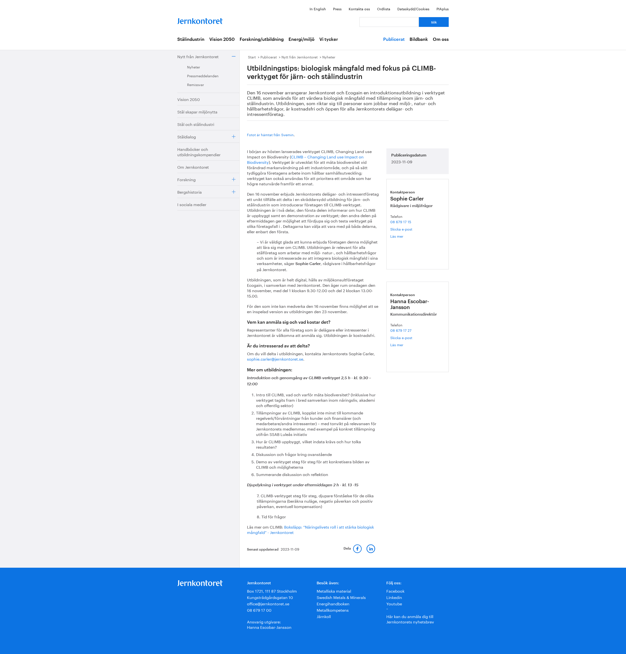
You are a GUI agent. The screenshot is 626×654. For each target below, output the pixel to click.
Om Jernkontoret (193, 167)
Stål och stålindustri (195, 124)
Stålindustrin (190, 39)
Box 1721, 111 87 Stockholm (272, 590)
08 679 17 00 (259, 610)
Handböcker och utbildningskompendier (199, 151)
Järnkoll (324, 616)
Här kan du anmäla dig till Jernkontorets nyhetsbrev (410, 618)
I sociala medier (191, 204)
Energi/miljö (301, 39)
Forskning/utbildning (262, 39)
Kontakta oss (359, 8)
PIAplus (442, 8)
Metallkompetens (333, 610)
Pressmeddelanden (203, 75)
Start (252, 56)
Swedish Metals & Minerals (341, 597)
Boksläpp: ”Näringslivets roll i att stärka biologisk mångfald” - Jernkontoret (310, 529)
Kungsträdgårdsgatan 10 (270, 597)
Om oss (441, 39)
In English (318, 8)
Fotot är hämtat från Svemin (270, 134)
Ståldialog (186, 136)
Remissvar (195, 84)
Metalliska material (334, 590)
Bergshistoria (189, 191)
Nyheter (193, 66)
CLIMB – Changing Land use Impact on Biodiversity (305, 159)
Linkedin (394, 597)
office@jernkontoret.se (268, 603)
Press (337, 8)
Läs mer (402, 236)
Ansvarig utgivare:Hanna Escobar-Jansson (269, 624)
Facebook (395, 590)
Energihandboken (333, 603)
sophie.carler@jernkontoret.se (275, 358)
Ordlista (383, 8)
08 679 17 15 (400, 221)
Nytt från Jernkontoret (198, 56)
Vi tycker (328, 39)
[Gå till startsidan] (200, 20)
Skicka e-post (401, 229)
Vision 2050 (222, 39)
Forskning (186, 179)
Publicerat (394, 39)
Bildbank (419, 39)
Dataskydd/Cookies (413, 8)
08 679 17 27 (401, 330)
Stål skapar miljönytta (197, 111)
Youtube (394, 603)
